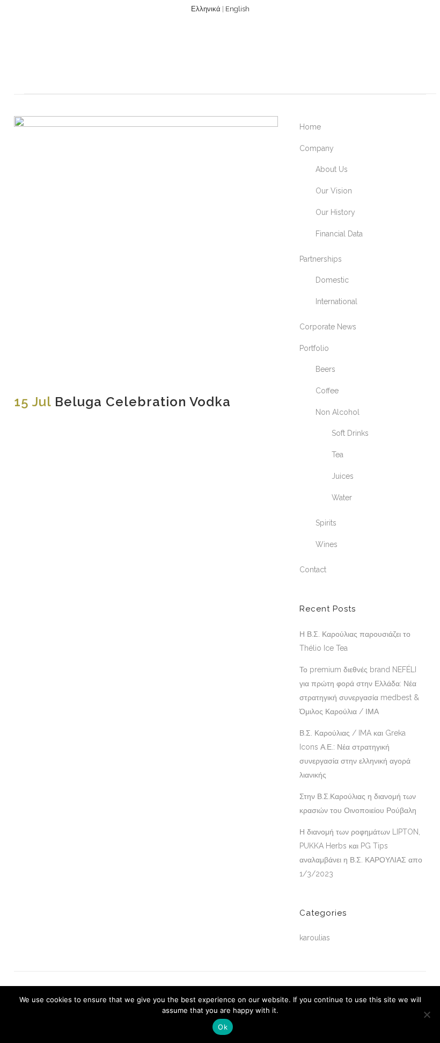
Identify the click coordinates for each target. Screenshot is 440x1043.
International (336, 301)
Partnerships (320, 259)
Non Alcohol (338, 412)
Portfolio (314, 348)
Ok (223, 1027)
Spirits (326, 523)
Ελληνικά (206, 9)
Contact (312, 569)
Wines (327, 544)
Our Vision (334, 190)
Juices (343, 476)
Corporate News (327, 326)
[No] (426, 1014)
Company (316, 148)
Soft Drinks (350, 433)
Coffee (327, 390)
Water (342, 497)
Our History (335, 212)
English (237, 9)
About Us (332, 169)
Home (310, 127)
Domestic (332, 280)
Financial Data (339, 233)
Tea (337, 454)
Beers (325, 369)
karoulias (314, 937)
